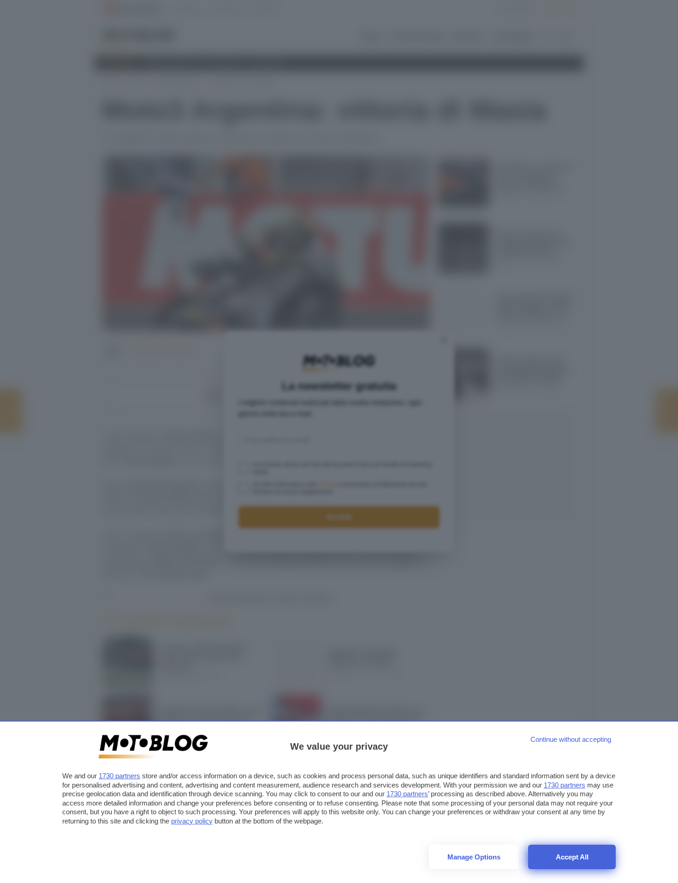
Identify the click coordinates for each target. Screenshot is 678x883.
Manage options (473, 857)
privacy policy (192, 821)
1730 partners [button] (119, 776)
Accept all (572, 857)
